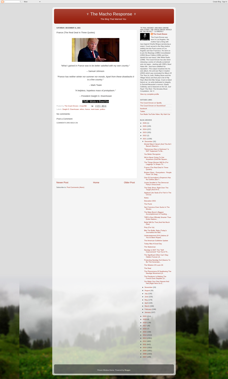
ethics (82, 109)
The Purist (148, 204)
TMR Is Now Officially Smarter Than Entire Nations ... (157, 218)
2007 (145, 357)
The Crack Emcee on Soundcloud (152, 106)
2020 (145, 316)
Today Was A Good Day (153, 244)
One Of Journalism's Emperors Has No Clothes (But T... (157, 178)
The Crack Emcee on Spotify (151, 103)
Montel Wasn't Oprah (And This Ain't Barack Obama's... (157, 145)
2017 (145, 326)
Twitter (142, 111)
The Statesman (150, 247)
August (147, 290)
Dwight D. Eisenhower (70, 109)
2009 (145, 351)
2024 (145, 129)
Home (96, 182)
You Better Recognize (152, 154)
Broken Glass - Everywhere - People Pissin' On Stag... (157, 173)
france (87, 109)
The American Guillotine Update (156, 240)
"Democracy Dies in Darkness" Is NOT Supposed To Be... (156, 150)
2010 (145, 347)
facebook (143, 108)
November (149, 287)
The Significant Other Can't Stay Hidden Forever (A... (156, 256)
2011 (145, 344)
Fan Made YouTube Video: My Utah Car (155, 114)
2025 (145, 126)
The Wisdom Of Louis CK (153, 265)
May (146, 300)
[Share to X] (101, 106)
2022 (145, 135)
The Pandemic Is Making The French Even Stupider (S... (155, 277)
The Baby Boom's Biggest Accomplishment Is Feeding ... (156, 213)
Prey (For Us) (149, 227)
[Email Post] (92, 106)
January (148, 312)
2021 (145, 139)
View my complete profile (149, 94)
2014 (145, 335)
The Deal (147, 268)
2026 (145, 123)
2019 (145, 319)
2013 (145, 338)
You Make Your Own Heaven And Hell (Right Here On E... (156, 282)
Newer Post (62, 182)
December (149, 141)
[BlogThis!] (98, 106)
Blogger (127, 370)
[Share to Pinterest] (105, 106)
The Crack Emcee (160, 34)
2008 (145, 354)
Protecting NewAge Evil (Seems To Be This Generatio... (157, 261)
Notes (146, 198)
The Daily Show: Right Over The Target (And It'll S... (156, 189)
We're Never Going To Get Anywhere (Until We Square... (156, 158)
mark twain (95, 109)
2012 (145, 341)
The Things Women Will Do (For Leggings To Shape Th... (156, 163)
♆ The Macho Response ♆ (97, 14)
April (146, 303)
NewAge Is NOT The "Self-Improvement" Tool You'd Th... (156, 251)
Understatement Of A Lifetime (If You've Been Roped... (156, 236)
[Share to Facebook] (103, 106)
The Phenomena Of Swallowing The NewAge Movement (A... (157, 272)
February (148, 309)
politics (102, 109)
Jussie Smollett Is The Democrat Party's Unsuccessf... (156, 183)
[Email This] (96, 106)
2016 (145, 329)
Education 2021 (150, 201)
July (146, 294)
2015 (145, 332)
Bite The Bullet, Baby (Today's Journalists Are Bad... (155, 231)
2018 (145, 322)
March (147, 306)
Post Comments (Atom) (75, 187)
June (147, 297)
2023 (145, 132)
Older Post (129, 182)
